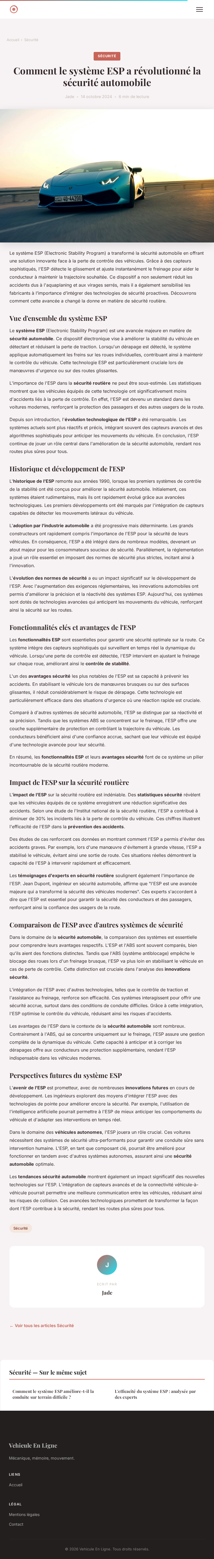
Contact (16, 1524)
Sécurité (31, 39)
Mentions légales (24, 1514)
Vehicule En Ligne (33, 1445)
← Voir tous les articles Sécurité (41, 1325)
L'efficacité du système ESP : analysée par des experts (155, 1394)
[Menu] (199, 9)
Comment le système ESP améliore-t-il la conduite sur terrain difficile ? (53, 1394)
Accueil (13, 39)
